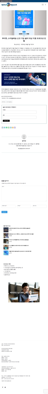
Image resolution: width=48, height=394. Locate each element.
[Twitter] (5, 387)
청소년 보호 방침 (15, 361)
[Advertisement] (24, 168)
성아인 (18, 44)
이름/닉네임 (4, 205)
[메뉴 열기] (45, 5)
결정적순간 (7, 274)
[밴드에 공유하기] (9, 127)
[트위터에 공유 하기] (5, 127)
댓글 (3, 186)
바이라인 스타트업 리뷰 (10, 273)
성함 (3, 115)
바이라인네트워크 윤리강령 (7, 348)
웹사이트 (34, 205)
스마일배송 (9, 101)
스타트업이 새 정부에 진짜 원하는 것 (13, 267)
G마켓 (3, 101)
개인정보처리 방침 (5, 349)
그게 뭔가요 (7, 271)
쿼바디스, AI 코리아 (9, 265)
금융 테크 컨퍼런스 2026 (6, 1)
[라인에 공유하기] (7, 127)
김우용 (10, 247)
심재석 (10, 229)
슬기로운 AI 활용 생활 (9, 269)
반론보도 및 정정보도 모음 (7, 351)
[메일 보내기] (13, 127)
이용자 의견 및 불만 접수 (6, 380)
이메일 (4, 109)
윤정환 (10, 235)
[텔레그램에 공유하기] (11, 127)
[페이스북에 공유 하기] (3, 127)
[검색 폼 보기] (43, 4)
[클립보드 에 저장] (15, 127)
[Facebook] (3, 387)
